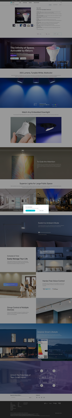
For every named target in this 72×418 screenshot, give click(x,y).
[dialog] (36, 209)
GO (30, 210)
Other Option (42, 210)
